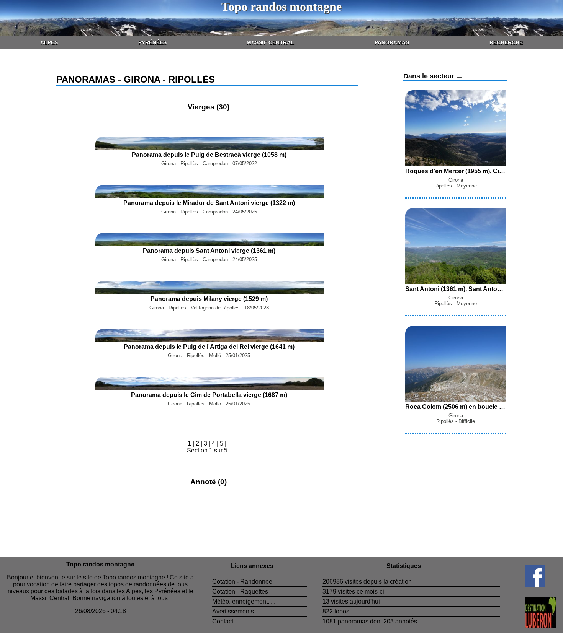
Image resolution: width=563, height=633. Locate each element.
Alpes (49, 42)
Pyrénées (152, 42)
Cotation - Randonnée (242, 581)
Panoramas (392, 42)
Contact (222, 621)
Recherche (506, 42)
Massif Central (270, 42)
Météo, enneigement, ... (243, 601)
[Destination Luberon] (528, 626)
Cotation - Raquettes (240, 591)
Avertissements (233, 611)
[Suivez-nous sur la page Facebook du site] (522, 585)
